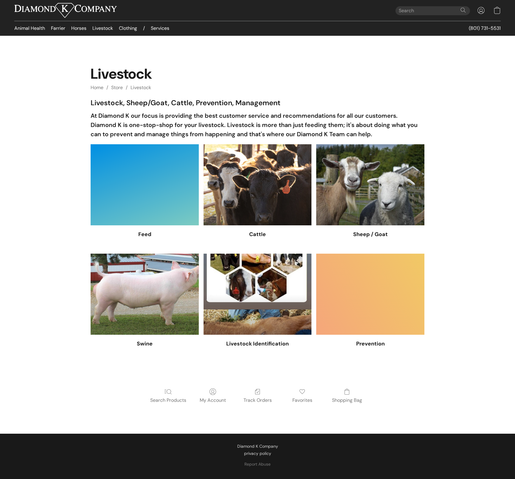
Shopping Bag (347, 400)
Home (97, 87)
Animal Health (29, 28)
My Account (213, 400)
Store (117, 87)
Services (160, 28)
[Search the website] (463, 10)
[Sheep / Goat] (370, 184)
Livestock (102, 28)
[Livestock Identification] (258, 294)
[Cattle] (258, 184)
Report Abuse (257, 464)
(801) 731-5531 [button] (485, 28)
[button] (65, 10)
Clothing (128, 28)
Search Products (168, 400)
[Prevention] (370, 294)
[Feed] (145, 184)
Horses (78, 28)
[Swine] (145, 294)
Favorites (302, 400)
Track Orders (257, 400)
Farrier (58, 28)
